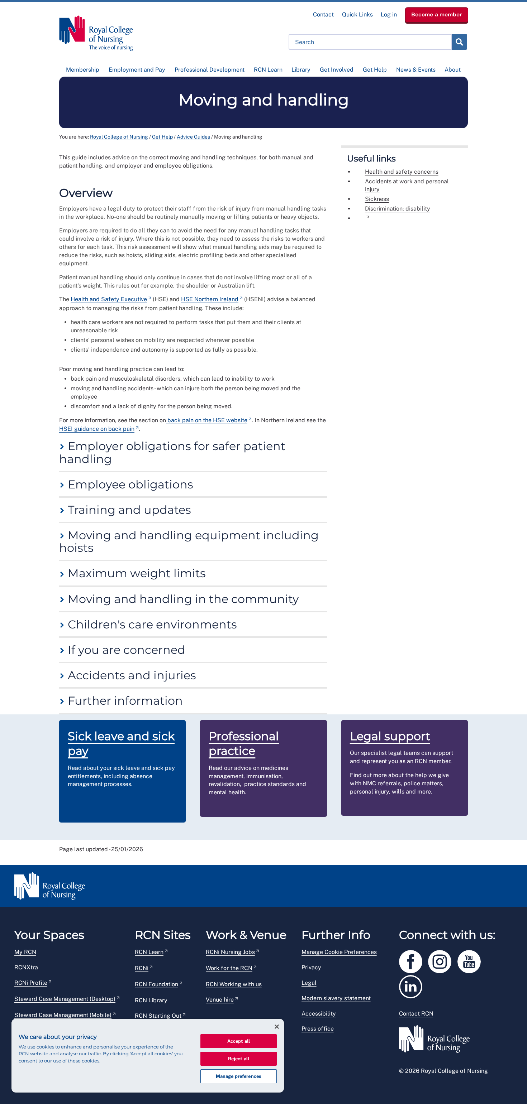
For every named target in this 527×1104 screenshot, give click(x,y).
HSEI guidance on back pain (96, 428)
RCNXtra (26, 967)
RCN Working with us (234, 984)
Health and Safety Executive (109, 299)
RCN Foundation (156, 984)
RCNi (141, 968)
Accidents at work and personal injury (407, 185)
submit (459, 42)
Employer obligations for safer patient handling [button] (172, 452)
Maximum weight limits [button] (135, 573)
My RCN (25, 952)
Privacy (311, 967)
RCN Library (151, 1000)
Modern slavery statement (336, 998)
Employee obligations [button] (129, 484)
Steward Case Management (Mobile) (62, 1015)
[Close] (277, 1027)
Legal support (390, 736)
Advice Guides (193, 137)
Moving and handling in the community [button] (182, 599)
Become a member (436, 14)
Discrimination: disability (397, 208)
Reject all (238, 1058)
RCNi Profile (30, 982)
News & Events (416, 69)
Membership (82, 69)
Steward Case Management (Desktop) (64, 998)
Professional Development (209, 69)
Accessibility (319, 1013)
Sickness (377, 199)
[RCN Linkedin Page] (413, 985)
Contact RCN (416, 1013)
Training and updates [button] (128, 509)
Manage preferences (238, 1076)
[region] (147, 1056)
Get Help (375, 69)
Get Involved (336, 69)
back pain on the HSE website (206, 420)
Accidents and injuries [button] (130, 675)
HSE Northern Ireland (209, 299)
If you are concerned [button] (125, 649)
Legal (309, 982)
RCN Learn (268, 69)
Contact (323, 14)
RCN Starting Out (158, 1015)
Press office (318, 1028)
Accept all (238, 1041)
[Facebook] (413, 960)
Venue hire (220, 999)
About (453, 69)
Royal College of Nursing (119, 137)
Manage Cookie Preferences (339, 952)
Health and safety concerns (401, 171)
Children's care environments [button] (151, 624)
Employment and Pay (137, 69)
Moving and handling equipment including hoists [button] (189, 541)
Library (300, 69)
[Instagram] (442, 960)
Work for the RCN (229, 968)
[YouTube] (471, 960)
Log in (389, 14)
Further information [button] (124, 700)
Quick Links (357, 14)
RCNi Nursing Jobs (230, 952)
